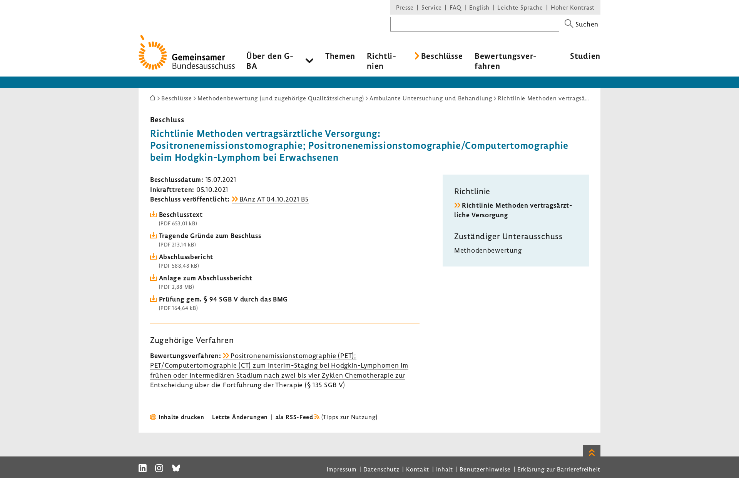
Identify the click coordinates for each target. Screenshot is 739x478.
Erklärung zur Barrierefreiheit (558, 469)
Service (431, 7)
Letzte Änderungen (240, 417)
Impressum (341, 469)
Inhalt (444, 469)
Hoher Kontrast (573, 7)
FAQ (455, 7)
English (479, 7)
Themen (340, 56)
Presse (405, 7)
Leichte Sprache (520, 7)
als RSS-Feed (294, 417)
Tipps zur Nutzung (349, 417)
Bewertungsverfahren (506, 61)
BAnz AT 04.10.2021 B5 (274, 199)
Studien (585, 56)
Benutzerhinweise (485, 469)
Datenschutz (381, 469)
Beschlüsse (442, 56)
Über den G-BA (270, 61)
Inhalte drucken (181, 417)
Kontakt (417, 469)
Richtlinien (381, 61)
